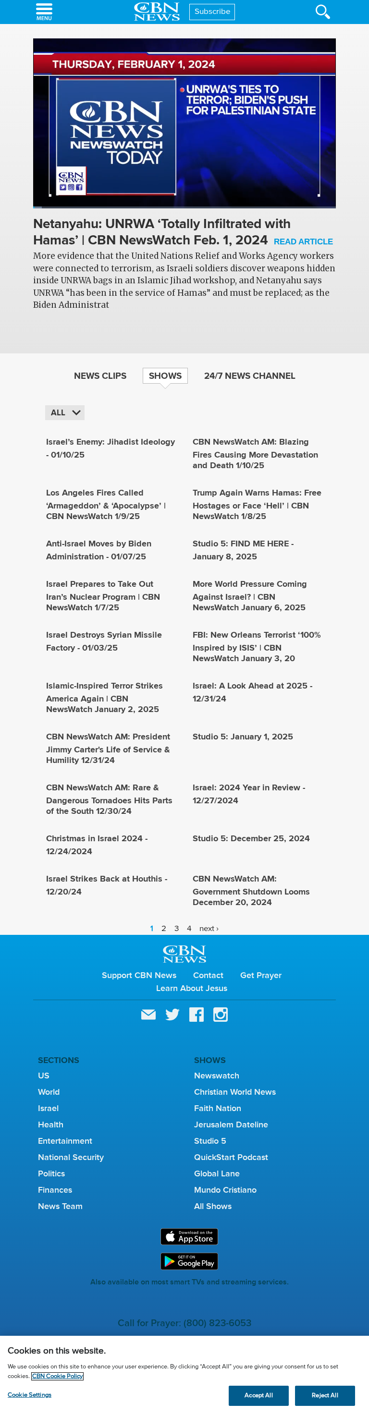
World (49, 1092)
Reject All (325, 1395)
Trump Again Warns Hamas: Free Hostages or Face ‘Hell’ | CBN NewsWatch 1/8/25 (257, 504)
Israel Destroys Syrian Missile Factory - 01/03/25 (104, 641)
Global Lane (217, 1173)
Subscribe (213, 12)
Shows (165, 375)
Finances (55, 1190)
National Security (71, 1157)
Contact (208, 975)
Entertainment (65, 1141)
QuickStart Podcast (231, 1157)
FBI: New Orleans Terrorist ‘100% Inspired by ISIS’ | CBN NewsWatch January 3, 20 (257, 647)
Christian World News (235, 1092)
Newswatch (216, 1075)
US (43, 1075)
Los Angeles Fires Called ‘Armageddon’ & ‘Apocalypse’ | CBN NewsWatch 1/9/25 (106, 504)
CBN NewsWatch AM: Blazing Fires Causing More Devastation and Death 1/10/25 (255, 453)
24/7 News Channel (249, 375)
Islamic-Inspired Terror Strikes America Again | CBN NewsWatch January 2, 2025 (104, 697)
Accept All (258, 1395)
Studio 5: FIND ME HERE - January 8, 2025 (243, 550)
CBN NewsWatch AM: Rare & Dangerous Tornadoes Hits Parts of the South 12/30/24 (109, 799)
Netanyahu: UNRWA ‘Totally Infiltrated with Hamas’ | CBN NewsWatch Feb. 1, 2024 (183, 233)
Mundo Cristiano (225, 1190)
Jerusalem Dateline (231, 1124)
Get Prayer (261, 975)
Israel (48, 1108)
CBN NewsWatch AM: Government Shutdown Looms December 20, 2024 (251, 890)
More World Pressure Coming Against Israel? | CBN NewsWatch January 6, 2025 (250, 596)
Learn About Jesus (191, 988)
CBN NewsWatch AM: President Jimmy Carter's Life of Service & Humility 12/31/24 (108, 748)
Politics (51, 1173)
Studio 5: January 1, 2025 (243, 736)
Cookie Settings (29, 1395)
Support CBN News (139, 975)
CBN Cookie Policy (57, 1376)
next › (209, 928)
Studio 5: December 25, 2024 (251, 838)
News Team (60, 1206)
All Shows (213, 1206)
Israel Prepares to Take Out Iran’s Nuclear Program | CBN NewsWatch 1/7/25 (103, 596)
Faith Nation (217, 1108)
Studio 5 (210, 1141)
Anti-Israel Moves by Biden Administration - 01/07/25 (98, 550)
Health (50, 1124)
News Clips (100, 375)
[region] (184, 1375)
